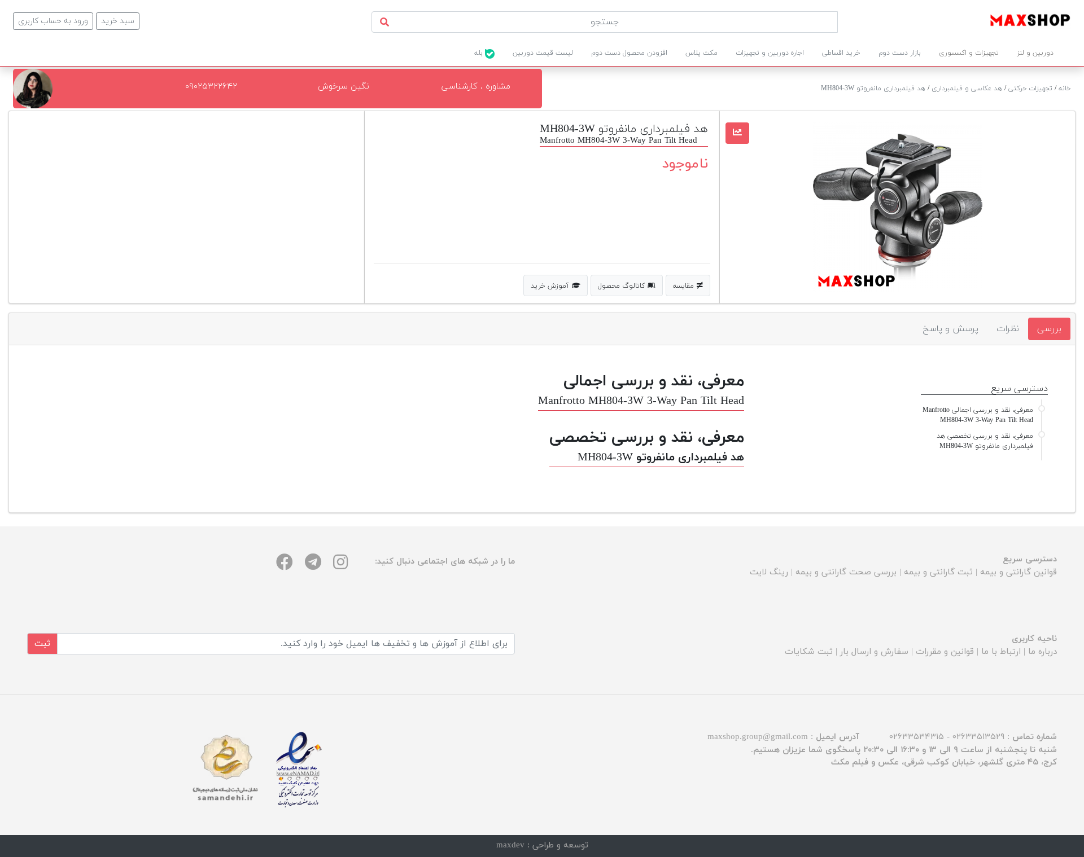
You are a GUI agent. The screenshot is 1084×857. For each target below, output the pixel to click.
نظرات (1007, 329)
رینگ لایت (769, 572)
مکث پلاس (701, 53)
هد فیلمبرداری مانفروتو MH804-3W (873, 88)
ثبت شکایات (809, 652)
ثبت (42, 644)
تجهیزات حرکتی (1030, 88)
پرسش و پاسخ (950, 329)
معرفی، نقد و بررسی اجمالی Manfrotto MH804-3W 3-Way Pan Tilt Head (978, 415)
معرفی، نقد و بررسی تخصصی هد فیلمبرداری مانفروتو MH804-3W (985, 441)
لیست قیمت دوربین (543, 53)
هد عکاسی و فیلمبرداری (967, 88)
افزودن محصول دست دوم (629, 53)
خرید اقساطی (841, 53)
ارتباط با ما (1001, 652)
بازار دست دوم (899, 53)
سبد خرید (117, 21)
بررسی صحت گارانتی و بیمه (846, 572)
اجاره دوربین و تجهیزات (770, 53)
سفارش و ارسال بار (874, 652)
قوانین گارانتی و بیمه (1018, 572)
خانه (1065, 88)
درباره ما (1042, 652)
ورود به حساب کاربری (53, 21)
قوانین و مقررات (945, 652)
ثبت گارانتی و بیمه (938, 572)
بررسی (1049, 329)
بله (479, 53)
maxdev (510, 845)
